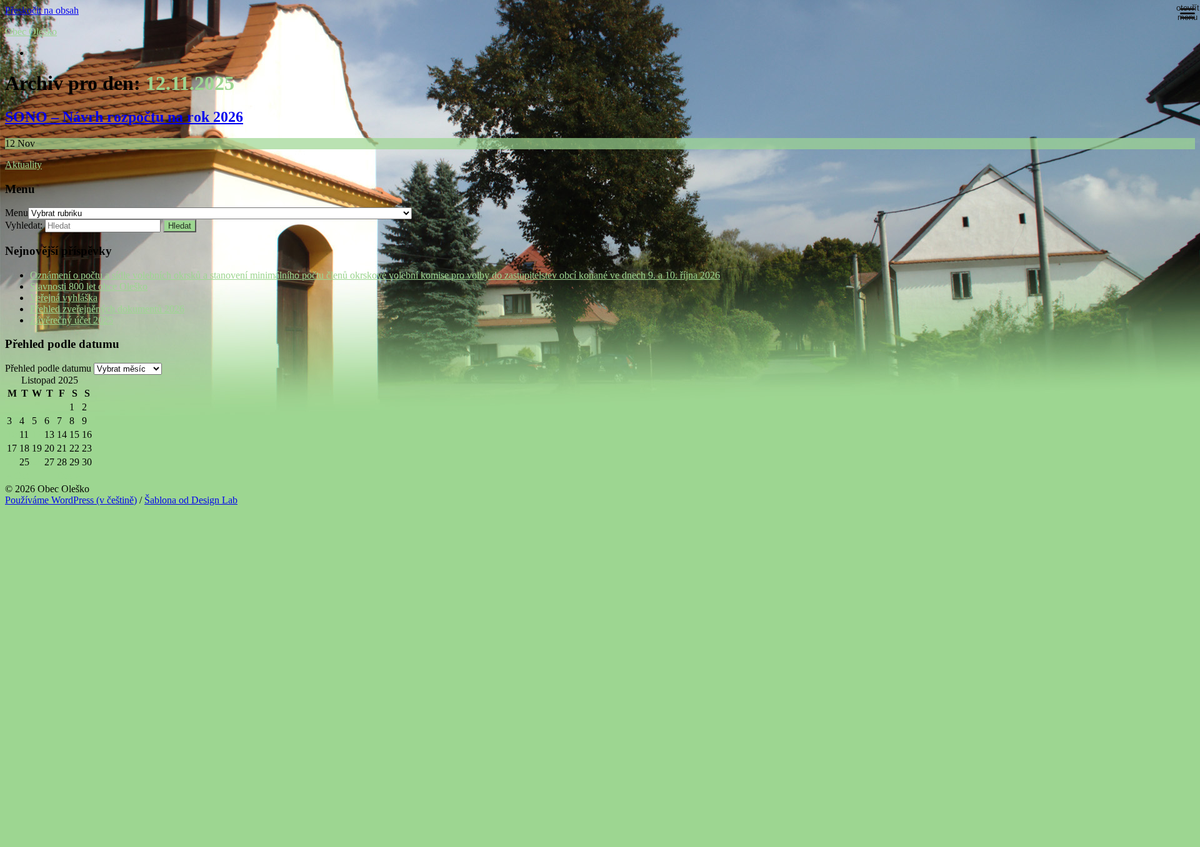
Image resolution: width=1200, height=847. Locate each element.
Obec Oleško (31, 31)
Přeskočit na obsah (42, 10)
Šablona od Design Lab (191, 500)
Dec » (69, 475)
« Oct (18, 475)
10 (12, 434)
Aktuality (23, 164)
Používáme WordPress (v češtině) (71, 500)
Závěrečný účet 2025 (71, 320)
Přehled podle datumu (48, 368)
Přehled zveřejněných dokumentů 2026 (107, 309)
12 (37, 434)
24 (12, 462)
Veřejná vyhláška (64, 297)
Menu (16, 212)
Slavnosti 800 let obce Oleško (89, 286)
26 (37, 462)
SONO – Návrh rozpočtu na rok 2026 (124, 117)
